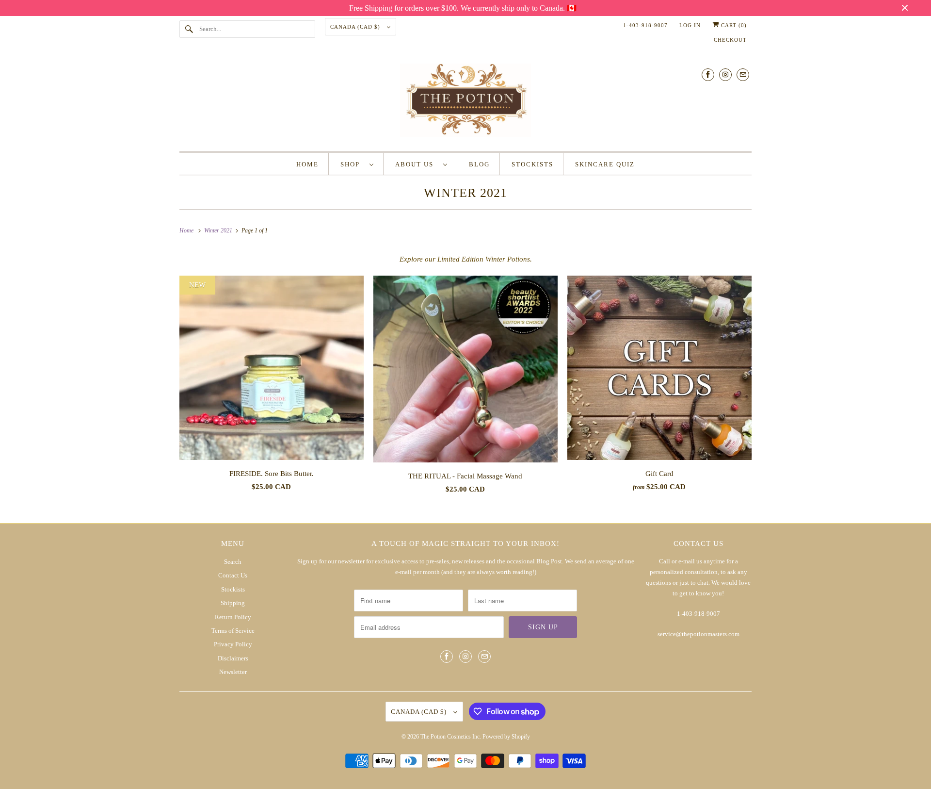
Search (232, 561)
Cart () (733, 25)
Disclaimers (233, 658)
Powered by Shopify (506, 736)
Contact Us (232, 575)
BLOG (479, 164)
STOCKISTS (532, 164)
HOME (307, 164)
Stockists (233, 589)
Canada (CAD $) (356, 27)
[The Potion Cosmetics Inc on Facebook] (708, 74)
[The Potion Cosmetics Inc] (465, 103)
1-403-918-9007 (645, 25)
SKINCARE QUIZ (605, 164)
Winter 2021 (465, 193)
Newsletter (233, 671)
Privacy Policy (233, 644)
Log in (690, 25)
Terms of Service (233, 630)
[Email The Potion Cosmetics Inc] (743, 74)
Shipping (233, 603)
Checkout (730, 40)
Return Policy (233, 617)
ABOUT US (416, 164)
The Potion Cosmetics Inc (450, 736)
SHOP (352, 164)
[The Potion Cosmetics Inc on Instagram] (725, 74)
